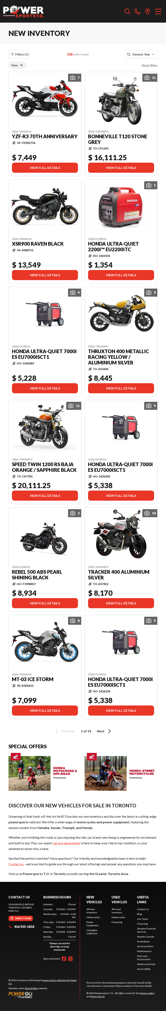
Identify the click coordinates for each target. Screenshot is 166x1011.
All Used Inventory (117, 911)
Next (100, 731)
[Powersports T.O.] (23, 11)
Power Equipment (92, 924)
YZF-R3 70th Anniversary (45, 136)
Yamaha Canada (145, 936)
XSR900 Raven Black (38, 244)
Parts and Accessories (144, 957)
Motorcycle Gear (146, 964)
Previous (68, 731)
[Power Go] (44, 995)
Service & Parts (145, 946)
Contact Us (143, 909)
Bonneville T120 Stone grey (117, 139)
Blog (139, 914)
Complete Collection (92, 932)
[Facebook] (64, 958)
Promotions (143, 941)
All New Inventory (91, 911)
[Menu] (158, 11)
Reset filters (149, 65)
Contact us (16, 864)
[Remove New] (21, 65)
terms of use (98, 996)
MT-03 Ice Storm (32, 679)
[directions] (147, 11)
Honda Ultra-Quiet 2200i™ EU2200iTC (113, 246)
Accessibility (144, 968)
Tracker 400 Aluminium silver (118, 574)
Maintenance (144, 951)
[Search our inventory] (127, 11)
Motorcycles (93, 917)
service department (66, 843)
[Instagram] (70, 958)
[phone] (137, 11)
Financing (117, 922)
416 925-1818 (24, 926)
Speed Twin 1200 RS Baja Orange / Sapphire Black (44, 467)
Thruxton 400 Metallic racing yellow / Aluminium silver (118, 357)
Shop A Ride (31, 988)
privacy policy (147, 993)
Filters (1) (22, 54)
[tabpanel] (59, 928)
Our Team (142, 918)
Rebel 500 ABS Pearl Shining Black (37, 574)
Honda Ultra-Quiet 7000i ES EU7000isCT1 (44, 354)
